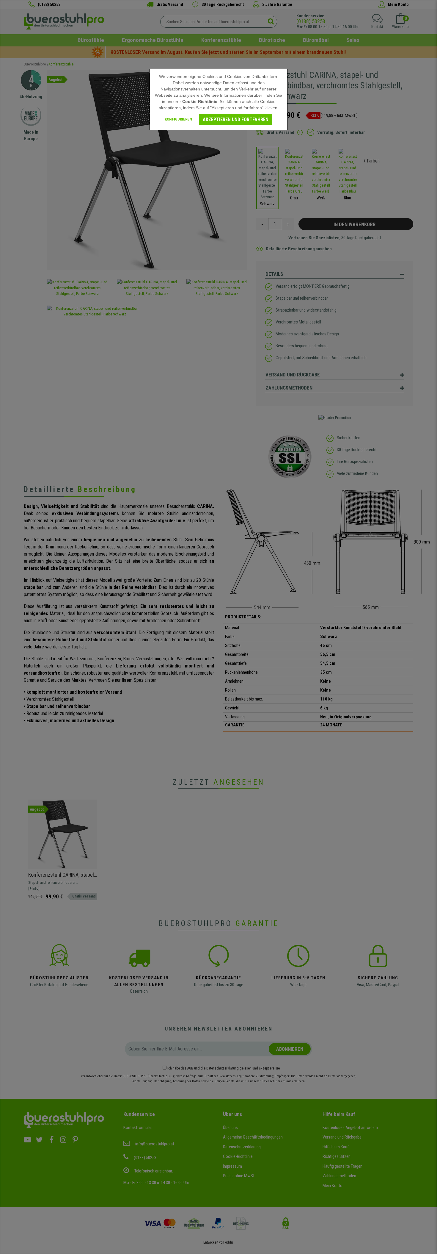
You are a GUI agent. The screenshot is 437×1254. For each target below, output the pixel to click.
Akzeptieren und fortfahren (235, 119)
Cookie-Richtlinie (199, 101)
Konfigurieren (178, 119)
